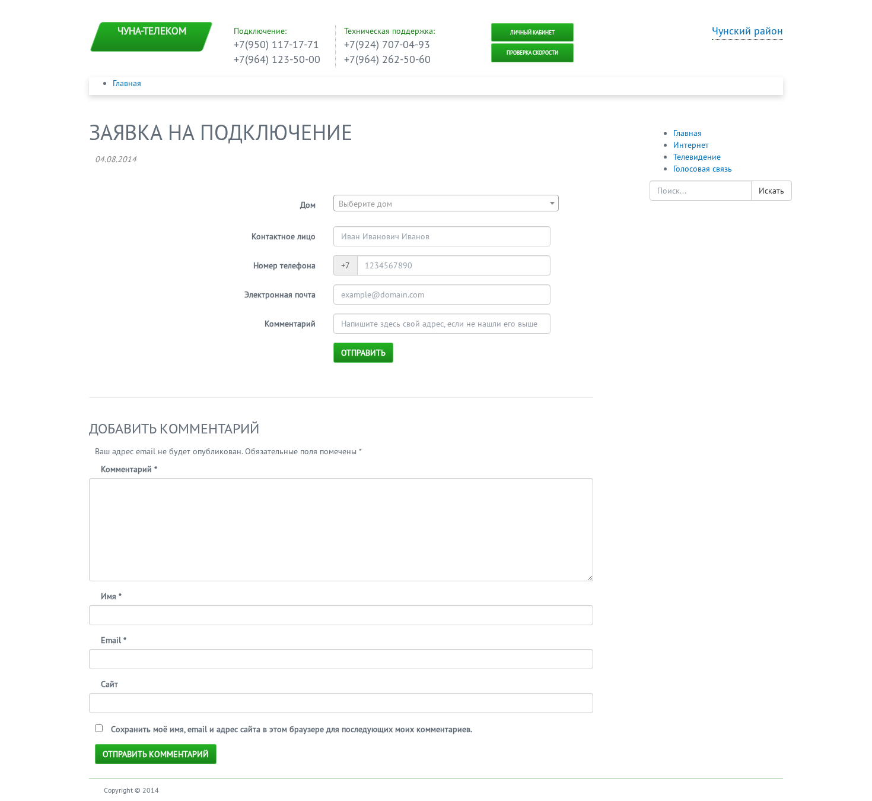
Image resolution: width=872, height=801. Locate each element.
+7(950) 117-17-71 (276, 44)
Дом (308, 205)
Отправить (363, 352)
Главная (127, 83)
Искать (771, 190)
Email (113, 640)
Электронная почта (280, 294)
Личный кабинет (532, 32)
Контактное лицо (284, 236)
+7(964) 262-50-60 (387, 59)
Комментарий (290, 323)
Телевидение (697, 156)
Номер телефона (284, 265)
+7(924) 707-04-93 (387, 44)
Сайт (109, 684)
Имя (111, 596)
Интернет (691, 145)
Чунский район (747, 30)
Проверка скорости (532, 52)
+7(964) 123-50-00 (277, 59)
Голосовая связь (702, 168)
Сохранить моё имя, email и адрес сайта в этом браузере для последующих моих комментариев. (291, 729)
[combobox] (446, 203)
